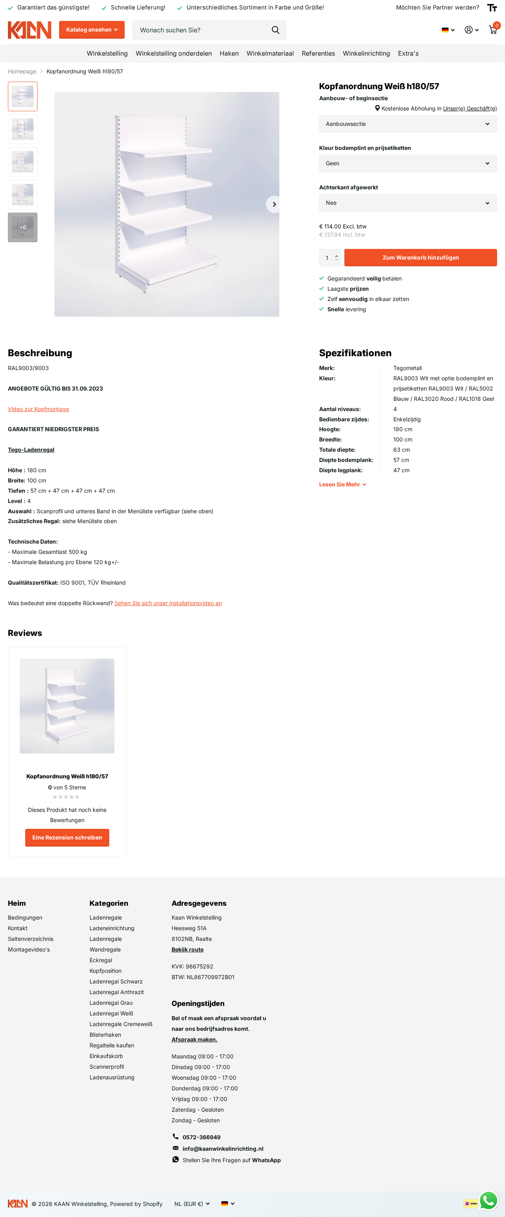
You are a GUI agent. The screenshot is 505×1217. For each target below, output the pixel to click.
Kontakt (18, 928)
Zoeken (275, 30)
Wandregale (105, 949)
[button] (338, 251)
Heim (17, 903)
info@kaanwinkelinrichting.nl (223, 1148)
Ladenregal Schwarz (116, 981)
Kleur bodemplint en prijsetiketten (365, 147)
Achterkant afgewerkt (348, 187)
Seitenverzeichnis (30, 938)
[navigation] (22, 96)
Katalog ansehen (89, 29)
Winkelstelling (107, 53)
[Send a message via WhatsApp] (488, 1200)
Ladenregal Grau (111, 1002)
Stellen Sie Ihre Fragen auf (232, 1160)
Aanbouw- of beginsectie (408, 103)
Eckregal (101, 960)
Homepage (22, 71)
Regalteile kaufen (112, 1045)
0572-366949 (202, 1137)
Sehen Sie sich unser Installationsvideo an (168, 603)
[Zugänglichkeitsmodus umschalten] (492, 8)
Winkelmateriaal (270, 53)
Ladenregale (106, 917)
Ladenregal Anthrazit (117, 992)
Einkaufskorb (106, 1055)
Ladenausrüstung (112, 1077)
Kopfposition (106, 970)
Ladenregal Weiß (111, 1013)
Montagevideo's (29, 949)
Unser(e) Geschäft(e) (470, 108)
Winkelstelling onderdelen (174, 53)
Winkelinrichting (366, 53)
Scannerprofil (107, 1066)
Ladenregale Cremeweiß (121, 1024)
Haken (229, 53)
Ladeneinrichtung (112, 928)
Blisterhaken (105, 1034)
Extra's (408, 53)
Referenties (318, 53)
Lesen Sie (339, 484)
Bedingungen (25, 917)
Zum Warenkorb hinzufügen (421, 257)
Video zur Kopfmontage (38, 409)
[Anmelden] (471, 30)
